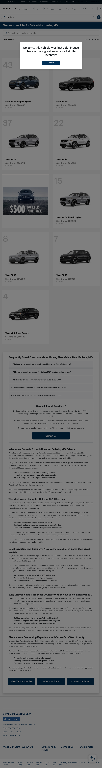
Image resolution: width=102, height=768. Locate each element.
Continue (51, 63)
